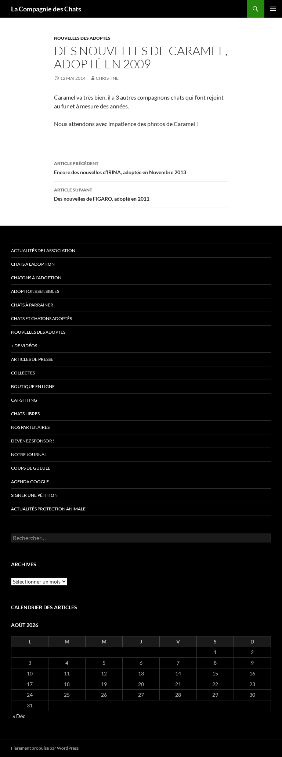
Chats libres (25, 413)
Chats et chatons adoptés (41, 318)
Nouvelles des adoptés (82, 38)
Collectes (23, 373)
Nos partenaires (30, 427)
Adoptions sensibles (35, 291)
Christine (107, 78)
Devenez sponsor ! (32, 441)
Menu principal (273, 9)
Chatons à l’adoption (36, 277)
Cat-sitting (24, 400)
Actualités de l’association (43, 250)
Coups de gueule (30, 468)
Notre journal (29, 454)
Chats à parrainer (32, 305)
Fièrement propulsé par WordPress (45, 748)
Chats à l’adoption (33, 264)
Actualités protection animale (48, 509)
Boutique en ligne (33, 386)
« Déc (19, 716)
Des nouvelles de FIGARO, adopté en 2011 (101, 194)
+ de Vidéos (24, 345)
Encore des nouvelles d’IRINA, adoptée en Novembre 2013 (120, 168)
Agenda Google (30, 481)
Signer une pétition (34, 495)
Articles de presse (32, 359)
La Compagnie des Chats (46, 9)
